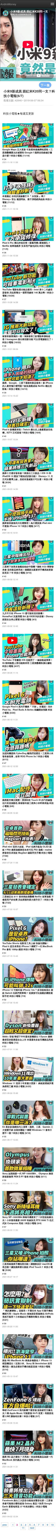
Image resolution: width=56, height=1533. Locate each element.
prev (4, 1524)
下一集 (45, 85)
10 (52, 1524)
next (32, 1527)
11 (23, 1527)
